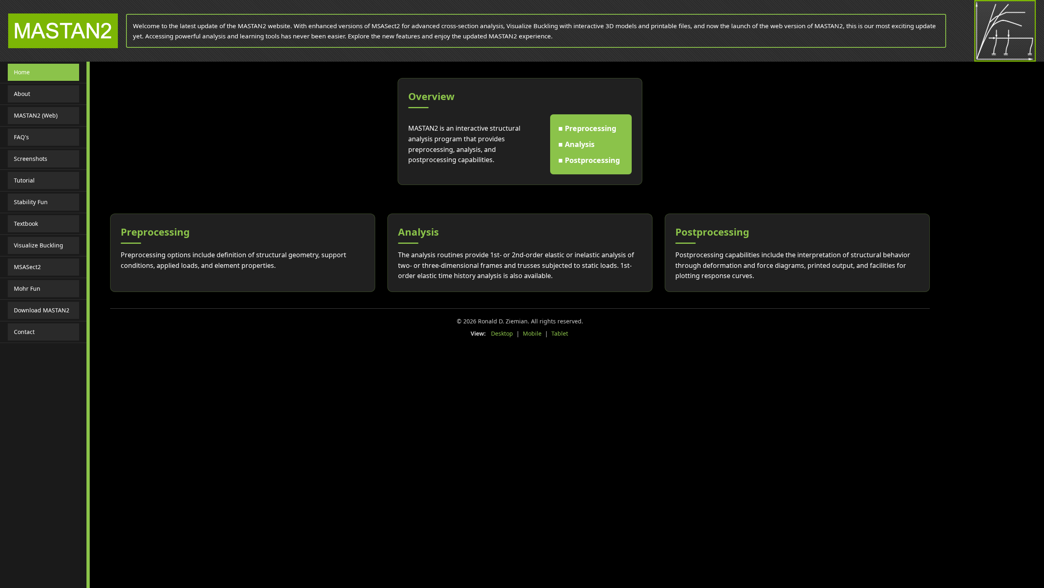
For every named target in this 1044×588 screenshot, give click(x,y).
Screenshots (30, 159)
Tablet (559, 333)
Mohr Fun (27, 288)
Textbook (26, 223)
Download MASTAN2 (41, 310)
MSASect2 (27, 267)
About (22, 94)
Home (22, 72)
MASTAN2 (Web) (36, 115)
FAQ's (21, 137)
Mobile (532, 333)
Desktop (502, 333)
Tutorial (24, 180)
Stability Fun (31, 202)
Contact (24, 332)
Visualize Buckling (38, 245)
